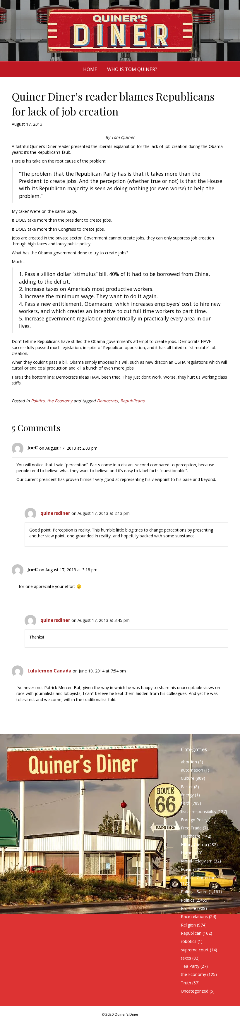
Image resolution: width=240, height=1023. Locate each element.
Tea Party (190, 966)
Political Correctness (200, 877)
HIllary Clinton (194, 844)
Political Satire (194, 891)
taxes (186, 958)
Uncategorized (194, 991)
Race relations (194, 916)
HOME (90, 69)
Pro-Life (188, 908)
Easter (187, 786)
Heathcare (190, 836)
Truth (186, 983)
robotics (188, 941)
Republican (191, 933)
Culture (187, 778)
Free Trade (191, 828)
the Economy (59, 400)
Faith (185, 803)
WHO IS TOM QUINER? (132, 69)
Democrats (107, 400)
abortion (189, 762)
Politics (38, 400)
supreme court (195, 950)
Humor (187, 852)
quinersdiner (55, 513)
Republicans (132, 400)
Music (186, 869)
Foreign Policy (194, 819)
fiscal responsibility (198, 811)
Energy (187, 795)
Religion (188, 925)
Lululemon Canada (49, 670)
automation (192, 770)
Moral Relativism (196, 861)
